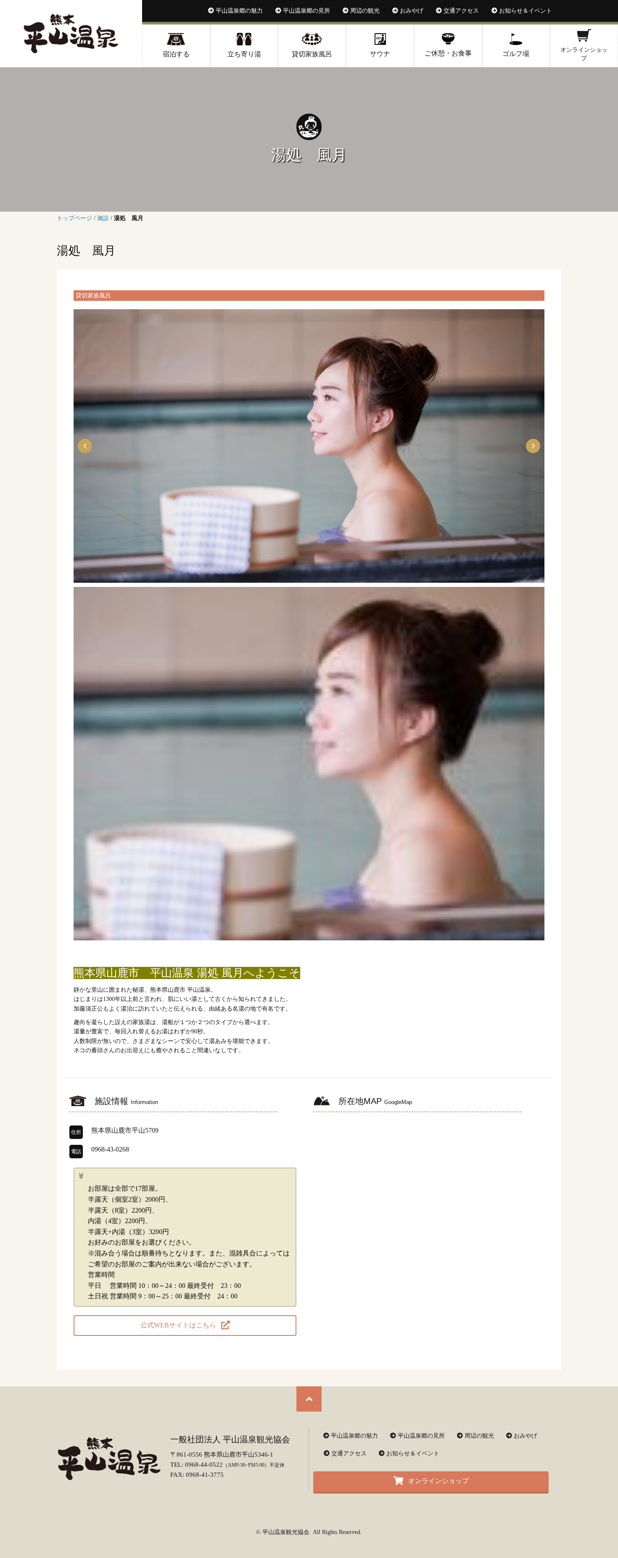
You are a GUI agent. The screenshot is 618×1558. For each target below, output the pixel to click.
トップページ (74, 218)
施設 (103, 218)
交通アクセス (348, 1453)
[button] (85, 446)
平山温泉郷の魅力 (353, 1436)
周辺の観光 (478, 1436)
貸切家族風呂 (93, 295)
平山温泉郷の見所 (420, 1436)
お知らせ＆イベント (412, 1453)
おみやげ (524, 1436)
